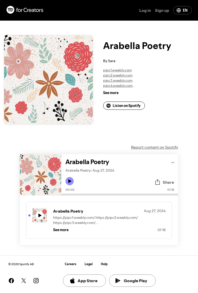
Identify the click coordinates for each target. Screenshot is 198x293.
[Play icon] (69, 181)
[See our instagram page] (36, 281)
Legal (89, 264)
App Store (87, 280)
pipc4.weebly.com (118, 85)
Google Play (135, 280)
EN (185, 10)
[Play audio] (172, 161)
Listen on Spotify (127, 105)
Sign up (162, 10)
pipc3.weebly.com (118, 80)
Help (104, 264)
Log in (145, 10)
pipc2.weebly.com (118, 75)
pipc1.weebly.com (117, 70)
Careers (70, 264)
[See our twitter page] (24, 281)
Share (168, 182)
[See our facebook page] (11, 281)
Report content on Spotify (154, 147)
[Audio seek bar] (119, 195)
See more (111, 92)
